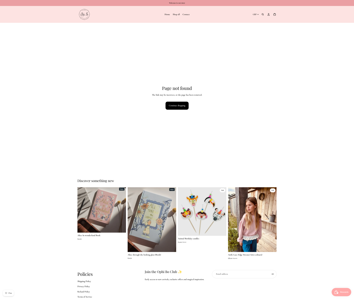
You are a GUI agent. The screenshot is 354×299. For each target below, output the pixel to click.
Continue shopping (177, 105)
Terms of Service (84, 297)
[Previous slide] (132, 220)
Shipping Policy (84, 281)
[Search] (263, 14)
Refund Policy (83, 291)
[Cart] (275, 14)
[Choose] (272, 247)
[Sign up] (272, 274)
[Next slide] (172, 220)
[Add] (121, 228)
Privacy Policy (83, 286)
